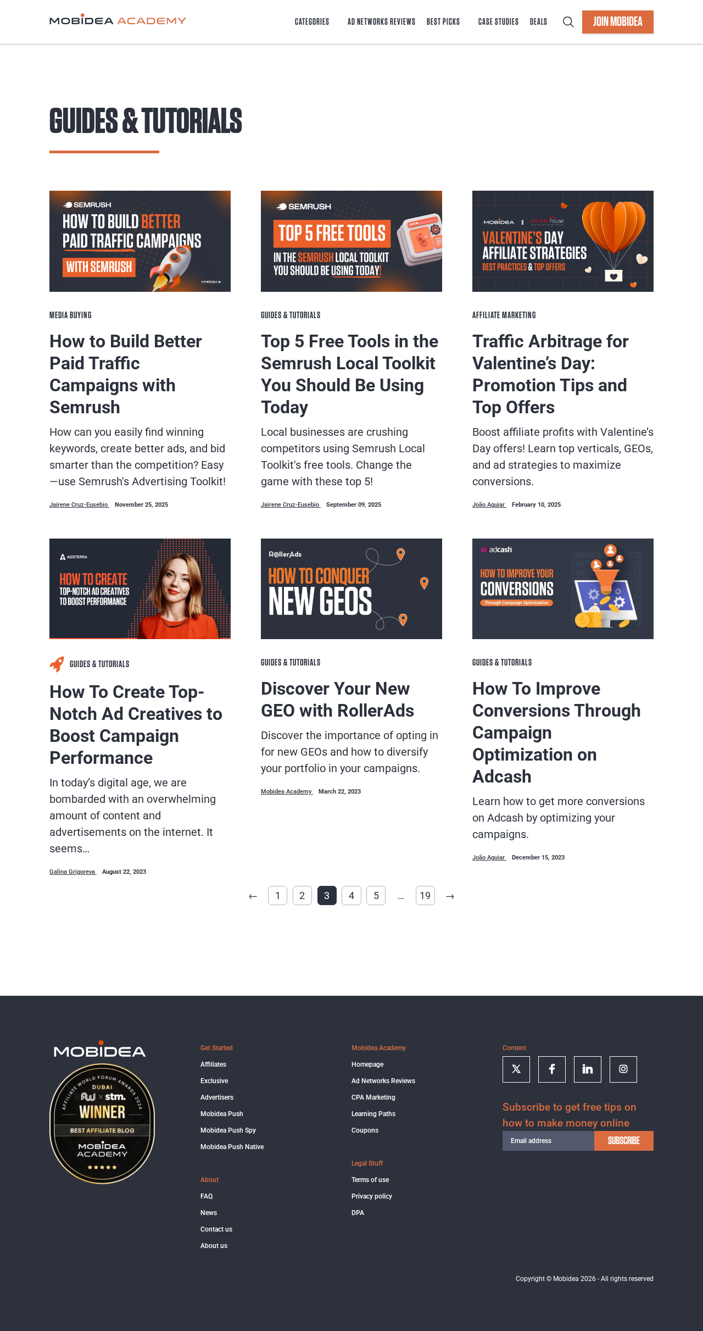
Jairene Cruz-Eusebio (79, 504)
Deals (539, 22)
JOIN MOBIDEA (618, 22)
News (208, 1213)
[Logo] (99, 1055)
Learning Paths (373, 1114)
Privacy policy (372, 1196)
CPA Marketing (373, 1097)
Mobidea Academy (287, 791)
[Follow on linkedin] (588, 1069)
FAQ (206, 1196)
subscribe (624, 1140)
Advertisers (216, 1097)
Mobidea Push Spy (228, 1130)
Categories (312, 22)
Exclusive (214, 1081)
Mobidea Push (221, 1114)
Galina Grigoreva (73, 871)
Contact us (216, 1229)
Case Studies (498, 22)
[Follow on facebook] (552, 1069)
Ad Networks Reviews (382, 22)
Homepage (367, 1064)
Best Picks (443, 22)
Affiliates (213, 1064)
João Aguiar (489, 504)
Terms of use (370, 1180)
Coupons (365, 1130)
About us (213, 1246)
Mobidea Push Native (232, 1147)
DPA (358, 1213)
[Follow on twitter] (516, 1069)
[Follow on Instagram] (623, 1069)
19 (425, 895)
